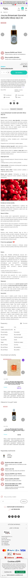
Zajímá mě (5, 12)
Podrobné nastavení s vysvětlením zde (14, 574)
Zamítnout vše (7, 572)
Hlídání (19, 97)
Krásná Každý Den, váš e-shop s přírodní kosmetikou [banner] (6, 9)
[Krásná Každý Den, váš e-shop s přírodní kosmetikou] (1, 12)
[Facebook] (9, 516)
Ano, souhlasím (20, 572)
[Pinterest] (12, 516)
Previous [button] (2, 34)
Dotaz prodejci (21, 95)
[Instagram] (15, 516)
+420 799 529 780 (15, 509)
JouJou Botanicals (19, 90)
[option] (14, 34)
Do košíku (19, 73)
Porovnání (8, 97)
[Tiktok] (18, 516)
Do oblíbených (8, 95)
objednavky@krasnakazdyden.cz (15, 506)
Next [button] (25, 34)
